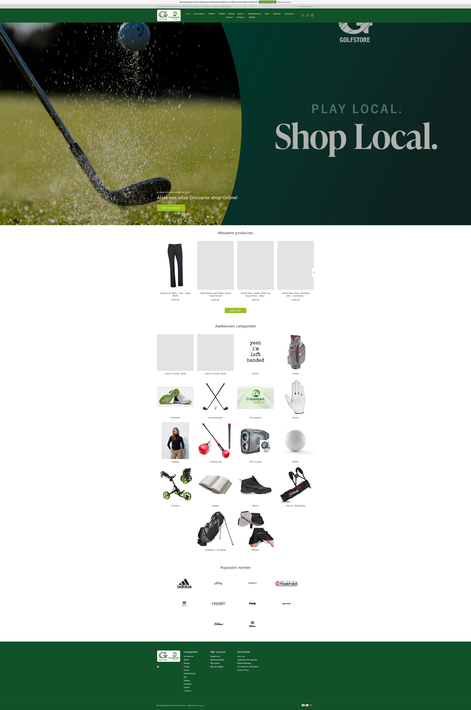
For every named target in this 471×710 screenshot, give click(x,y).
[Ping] (252, 603)
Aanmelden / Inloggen (305, 6)
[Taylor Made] (286, 603)
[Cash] (303, 705)
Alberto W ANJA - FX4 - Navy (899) (175, 294)
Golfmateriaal (215, 417)
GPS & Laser (255, 461)
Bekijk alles (235, 310)
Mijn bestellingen (217, 660)
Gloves (295, 417)
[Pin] (311, 705)
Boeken (222, 14)
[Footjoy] (184, 603)
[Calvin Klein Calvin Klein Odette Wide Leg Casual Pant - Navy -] (255, 265)
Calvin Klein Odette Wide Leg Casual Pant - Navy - (255, 294)
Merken (252, 17)
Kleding (175, 461)
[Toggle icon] (303, 15)
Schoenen (175, 417)
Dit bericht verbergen (267, 2)
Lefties (255, 373)
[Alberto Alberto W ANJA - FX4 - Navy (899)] (175, 265)
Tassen (295, 373)
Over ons (241, 656)
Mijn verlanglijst (216, 666)
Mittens (255, 549)
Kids (185, 677)
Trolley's (175, 505)
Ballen (296, 461)
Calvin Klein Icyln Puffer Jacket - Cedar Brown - (215, 294)
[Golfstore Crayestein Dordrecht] (169, 15)
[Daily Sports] (252, 583)
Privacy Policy (243, 670)
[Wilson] (252, 624)
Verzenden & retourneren (248, 666)
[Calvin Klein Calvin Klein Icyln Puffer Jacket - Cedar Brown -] (215, 265)
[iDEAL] (307, 705)
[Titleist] (218, 624)
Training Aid (215, 461)
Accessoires (255, 417)
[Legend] (218, 603)
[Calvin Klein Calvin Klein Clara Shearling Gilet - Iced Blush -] (295, 265)
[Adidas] (184, 583)
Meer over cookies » (284, 2)
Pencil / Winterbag (295, 505)
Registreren (215, 656)
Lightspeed (200, 705)
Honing (231, 14)
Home (188, 14)
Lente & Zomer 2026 (175, 373)
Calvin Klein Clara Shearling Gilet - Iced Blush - (295, 294)
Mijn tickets (215, 663)
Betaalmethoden (244, 663)
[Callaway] (218, 583)
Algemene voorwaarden (247, 660)
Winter (255, 505)
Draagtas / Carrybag (215, 549)
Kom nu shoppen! (171, 207)
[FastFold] (286, 583)
